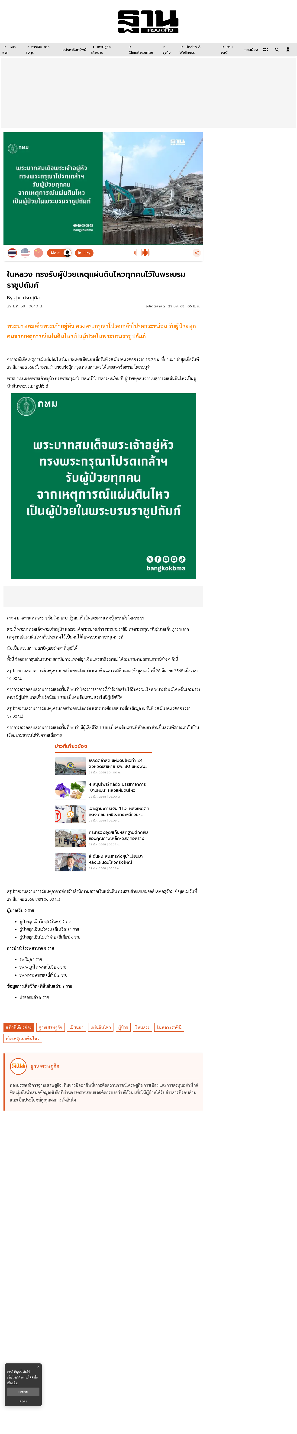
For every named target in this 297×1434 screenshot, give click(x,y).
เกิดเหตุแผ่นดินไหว (22, 1038)
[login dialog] (288, 49)
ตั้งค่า (23, 1401)
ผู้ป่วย (123, 1027)
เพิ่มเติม (12, 1382)
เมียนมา (76, 1027)
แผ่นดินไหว (101, 1027)
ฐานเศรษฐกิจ (50, 1027)
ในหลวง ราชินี (169, 1027)
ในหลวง (142, 1027)
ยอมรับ (23, 1392)
